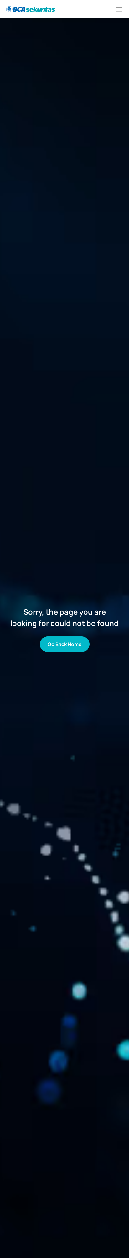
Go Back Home (65, 644)
